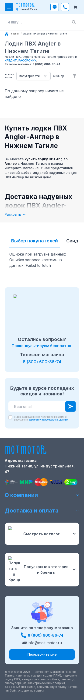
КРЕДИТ (11, 60)
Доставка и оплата (32, 510)
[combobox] (33, 76)
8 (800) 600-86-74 (46, 64)
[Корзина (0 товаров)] (75, 7)
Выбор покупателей (34, 241)
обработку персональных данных (48, 419)
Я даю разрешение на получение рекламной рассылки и (41, 418)
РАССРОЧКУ (27, 60)
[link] (45, 33)
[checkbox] (10, 417)
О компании (21, 495)
